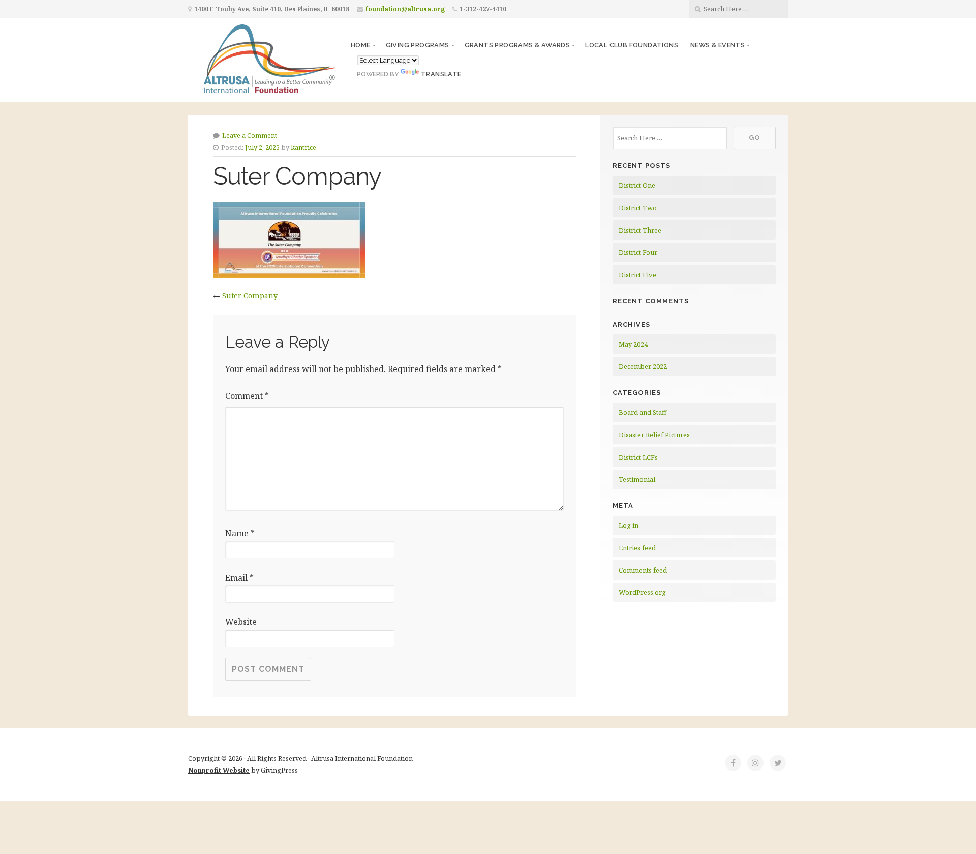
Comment (247, 396)
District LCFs (638, 457)
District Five (637, 274)
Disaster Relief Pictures (654, 434)
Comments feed (643, 570)
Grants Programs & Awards (517, 45)
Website (241, 622)
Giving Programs (417, 45)
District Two (638, 207)
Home (361, 45)
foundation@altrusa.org (405, 9)
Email (239, 577)
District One (637, 185)
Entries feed (637, 547)
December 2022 (643, 366)
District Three (640, 230)
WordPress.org (642, 592)
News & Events (717, 45)
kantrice (303, 147)
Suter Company (250, 295)
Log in (628, 525)
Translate (441, 74)
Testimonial (637, 479)
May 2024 (633, 344)
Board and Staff (642, 412)
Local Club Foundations (631, 45)
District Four (638, 252)
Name (240, 533)
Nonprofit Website (219, 770)
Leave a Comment (249, 135)
